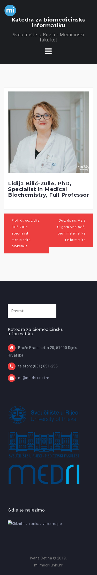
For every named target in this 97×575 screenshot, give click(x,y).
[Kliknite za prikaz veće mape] (35, 523)
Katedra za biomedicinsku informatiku (48, 23)
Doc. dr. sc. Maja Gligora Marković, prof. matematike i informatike (71, 230)
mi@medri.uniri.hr (33, 378)
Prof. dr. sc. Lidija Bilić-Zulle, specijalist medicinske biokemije (26, 233)
